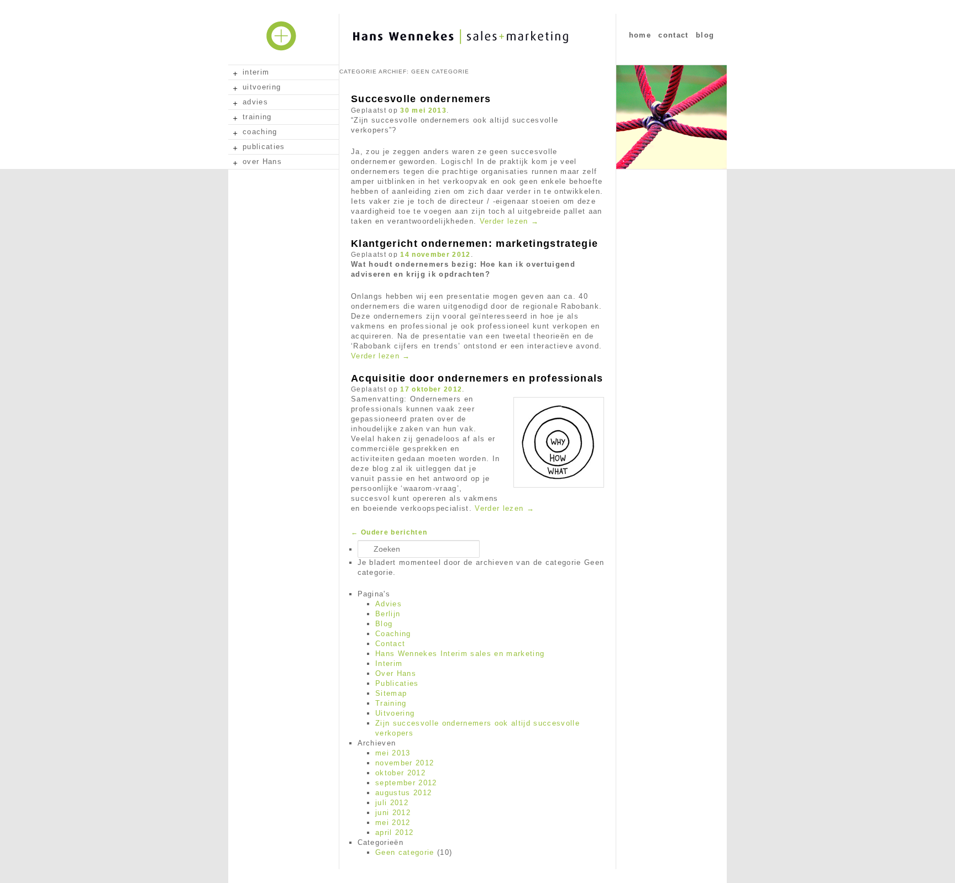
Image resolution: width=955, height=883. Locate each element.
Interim (388, 663)
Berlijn (387, 614)
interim (256, 72)
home (640, 35)
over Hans (262, 161)
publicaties (264, 146)
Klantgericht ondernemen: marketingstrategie (474, 243)
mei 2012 (393, 822)
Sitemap (391, 693)
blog (705, 35)
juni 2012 (393, 812)
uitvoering (262, 87)
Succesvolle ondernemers (421, 98)
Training (391, 703)
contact (673, 35)
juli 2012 (391, 803)
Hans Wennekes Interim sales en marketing (459, 653)
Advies (388, 604)
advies (255, 102)
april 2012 (394, 832)
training (257, 117)
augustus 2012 (403, 793)
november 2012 (404, 763)
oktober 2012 (400, 773)
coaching (260, 132)
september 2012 (406, 783)
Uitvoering (394, 713)
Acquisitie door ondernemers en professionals (477, 378)
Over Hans (395, 673)
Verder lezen (509, 221)
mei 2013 (393, 753)
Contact (390, 643)
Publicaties (397, 683)
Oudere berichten (389, 532)
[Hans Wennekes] (496, 55)
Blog (383, 624)
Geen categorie (404, 852)
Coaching (393, 634)
